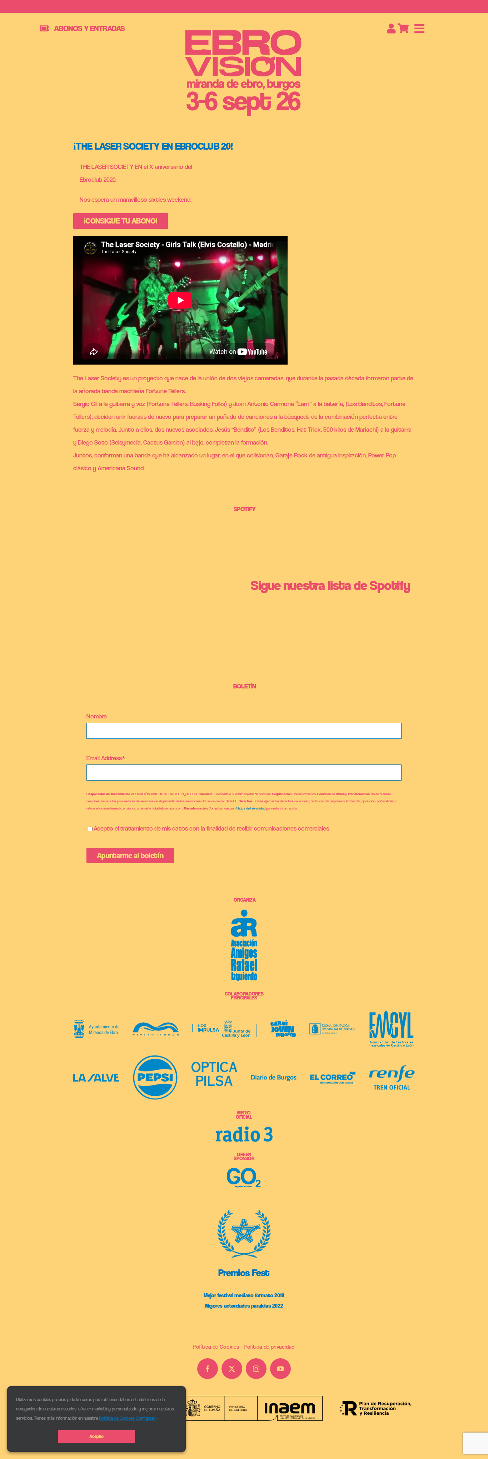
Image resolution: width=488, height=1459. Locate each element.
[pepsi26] (155, 1058)
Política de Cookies (117, 1418)
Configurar (146, 1418)
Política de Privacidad (250, 808)
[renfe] (392, 1068)
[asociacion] (243, 912)
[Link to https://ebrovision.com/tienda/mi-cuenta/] (391, 29)
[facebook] (207, 1368)
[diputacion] (332, 1026)
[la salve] (96, 1077)
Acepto (96, 1436)
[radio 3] (244, 1129)
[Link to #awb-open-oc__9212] (419, 28)
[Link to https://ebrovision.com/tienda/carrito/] (403, 29)
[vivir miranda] (156, 1025)
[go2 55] (244, 1171)
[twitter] (231, 1368)
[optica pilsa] (214, 1064)
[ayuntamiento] (97, 1023)
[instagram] (256, 1368)
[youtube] (280, 1368)
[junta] (224, 1023)
